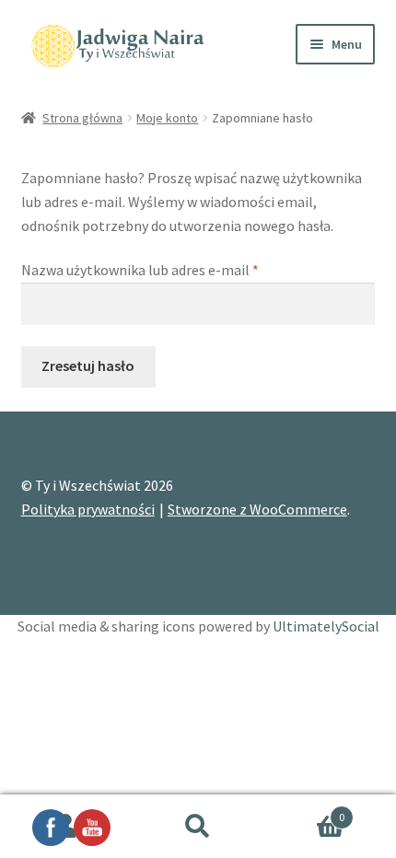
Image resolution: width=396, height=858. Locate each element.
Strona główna (82, 118)
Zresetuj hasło (87, 365)
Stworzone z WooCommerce (257, 509)
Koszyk (304, 810)
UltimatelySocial (326, 626)
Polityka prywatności (88, 509)
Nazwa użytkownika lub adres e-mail (174, 269)
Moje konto (167, 118)
